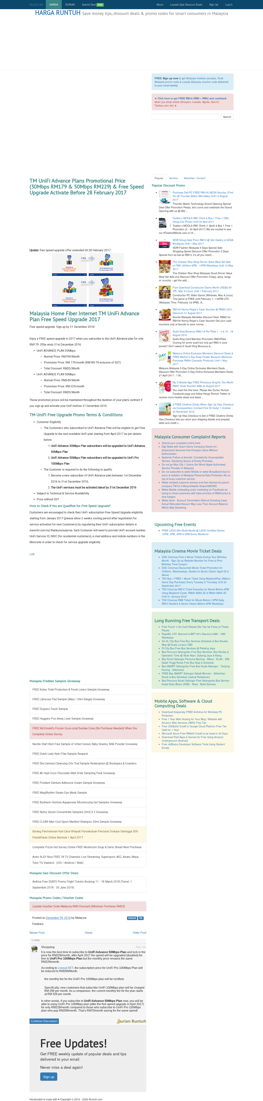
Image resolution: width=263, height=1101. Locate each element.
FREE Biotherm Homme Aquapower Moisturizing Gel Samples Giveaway (77, 802)
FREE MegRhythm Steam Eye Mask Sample (59, 792)
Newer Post (37, 932)
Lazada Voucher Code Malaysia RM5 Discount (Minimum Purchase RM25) (78, 906)
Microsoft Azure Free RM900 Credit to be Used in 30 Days (195, 733)
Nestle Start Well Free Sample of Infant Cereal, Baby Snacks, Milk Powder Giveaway (85, 744)
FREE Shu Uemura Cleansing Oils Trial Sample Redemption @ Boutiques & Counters (84, 763)
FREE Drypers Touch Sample (50, 709)
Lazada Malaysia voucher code (199, 82)
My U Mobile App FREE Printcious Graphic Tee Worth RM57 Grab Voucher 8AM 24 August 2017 (203, 384)
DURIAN (70, 4)
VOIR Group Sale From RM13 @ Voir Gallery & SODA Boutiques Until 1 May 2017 (203, 241)
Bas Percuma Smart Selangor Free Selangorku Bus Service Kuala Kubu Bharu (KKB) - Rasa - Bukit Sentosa (195, 682)
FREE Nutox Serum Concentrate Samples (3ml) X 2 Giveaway (70, 812)
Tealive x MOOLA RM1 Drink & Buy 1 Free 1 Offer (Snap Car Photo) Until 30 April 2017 (201, 219)
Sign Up (213, 4)
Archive (173, 178)
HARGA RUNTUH (58, 12)
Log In (229, 4)
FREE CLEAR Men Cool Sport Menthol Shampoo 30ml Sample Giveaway (77, 821)
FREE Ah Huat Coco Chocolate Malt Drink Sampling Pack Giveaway (73, 773)
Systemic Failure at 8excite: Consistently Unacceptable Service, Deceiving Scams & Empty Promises (193, 459)
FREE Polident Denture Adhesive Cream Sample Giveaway (68, 783)
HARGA (53, 4)
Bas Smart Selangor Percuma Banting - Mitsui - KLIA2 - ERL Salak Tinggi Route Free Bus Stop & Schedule (196, 660)
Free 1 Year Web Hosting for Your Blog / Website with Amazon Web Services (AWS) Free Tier (192, 720)
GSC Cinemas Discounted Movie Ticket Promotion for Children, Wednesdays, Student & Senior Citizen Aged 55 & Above (195, 571)
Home (88, 932)
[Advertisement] (131, 43)
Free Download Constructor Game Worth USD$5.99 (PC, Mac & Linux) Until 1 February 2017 (202, 289)
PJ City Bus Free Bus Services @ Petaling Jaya (188, 648)
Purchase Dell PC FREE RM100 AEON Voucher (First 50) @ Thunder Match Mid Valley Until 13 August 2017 (203, 196)
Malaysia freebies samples (201, 78)
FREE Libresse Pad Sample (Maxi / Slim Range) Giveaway (68, 699)
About (160, 4)
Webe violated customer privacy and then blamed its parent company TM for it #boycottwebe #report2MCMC (195, 484)
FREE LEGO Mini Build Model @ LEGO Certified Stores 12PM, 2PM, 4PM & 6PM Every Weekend (193, 532)
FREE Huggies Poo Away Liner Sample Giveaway (63, 718)
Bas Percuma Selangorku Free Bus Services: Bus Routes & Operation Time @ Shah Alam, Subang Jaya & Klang (195, 653)
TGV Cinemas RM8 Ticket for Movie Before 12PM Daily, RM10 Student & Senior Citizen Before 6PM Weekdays (193, 601)
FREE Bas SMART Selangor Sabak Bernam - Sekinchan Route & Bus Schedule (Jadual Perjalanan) (193, 675)
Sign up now (170, 78)
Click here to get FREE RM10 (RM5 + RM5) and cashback (192, 98)
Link (32, 554)
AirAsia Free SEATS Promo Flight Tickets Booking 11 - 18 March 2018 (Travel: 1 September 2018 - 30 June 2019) (82, 884)
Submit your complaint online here (181, 443)
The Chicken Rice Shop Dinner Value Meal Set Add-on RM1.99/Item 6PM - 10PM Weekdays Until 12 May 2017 (203, 265)
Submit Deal (92, 4)
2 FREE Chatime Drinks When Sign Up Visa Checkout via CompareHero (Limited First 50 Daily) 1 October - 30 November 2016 (203, 408)
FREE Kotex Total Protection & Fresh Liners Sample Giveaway (70, 689)
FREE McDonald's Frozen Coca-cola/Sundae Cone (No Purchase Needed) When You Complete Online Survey (84, 731)
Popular (159, 178)
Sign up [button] (48, 1076)
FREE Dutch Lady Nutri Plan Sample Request (60, 753)
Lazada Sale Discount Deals (186, 4)
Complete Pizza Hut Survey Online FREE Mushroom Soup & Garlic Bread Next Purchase (87, 847)
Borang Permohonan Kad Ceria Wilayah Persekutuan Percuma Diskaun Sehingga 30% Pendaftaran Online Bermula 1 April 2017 (85, 834)
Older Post (139, 932)
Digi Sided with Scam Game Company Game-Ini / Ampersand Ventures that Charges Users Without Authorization (190, 450)
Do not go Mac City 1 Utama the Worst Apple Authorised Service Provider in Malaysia (193, 466)
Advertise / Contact (194, 178)
